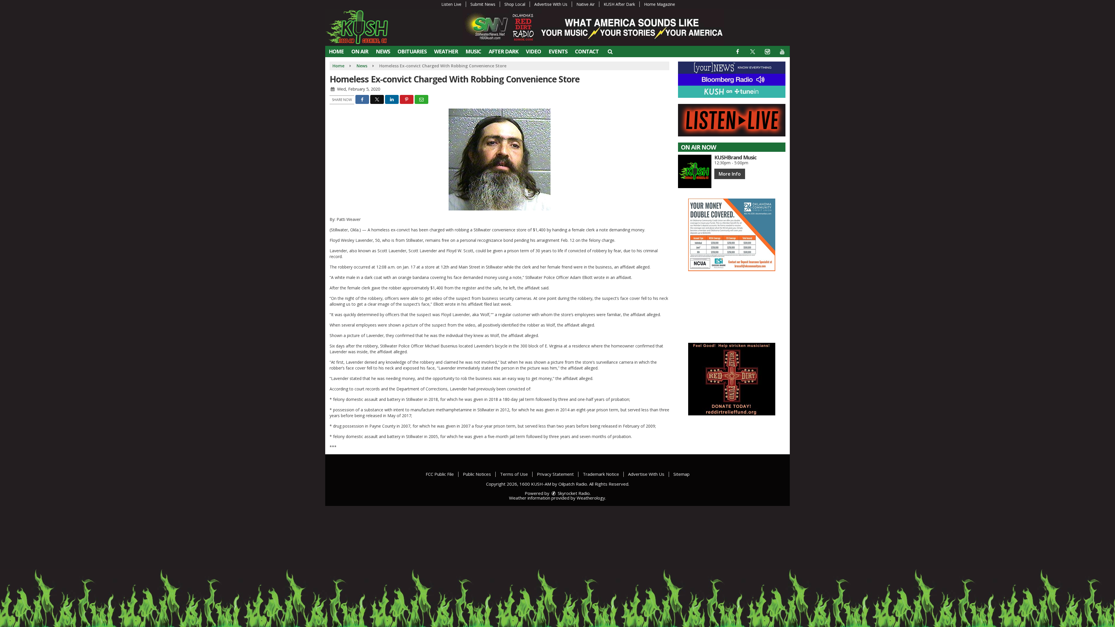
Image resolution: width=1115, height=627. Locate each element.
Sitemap (681, 474)
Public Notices (477, 474)
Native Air (585, 4)
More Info (730, 174)
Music (473, 51)
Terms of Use (514, 474)
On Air (359, 51)
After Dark (503, 51)
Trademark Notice (601, 474)
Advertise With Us (550, 4)
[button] (610, 51)
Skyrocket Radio (573, 493)
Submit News (482, 4)
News (383, 51)
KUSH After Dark (619, 4)
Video (533, 51)
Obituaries (412, 51)
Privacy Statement (555, 474)
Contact (587, 51)
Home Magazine (659, 4)
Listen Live (451, 4)
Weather (446, 51)
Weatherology (591, 498)
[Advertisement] (731, 235)
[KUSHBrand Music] (694, 171)
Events (557, 51)
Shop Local (514, 4)
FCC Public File (440, 474)
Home (336, 51)
